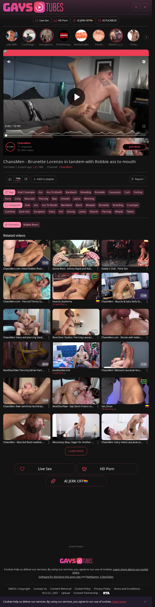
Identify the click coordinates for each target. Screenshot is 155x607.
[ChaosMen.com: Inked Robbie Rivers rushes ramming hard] (26, 255)
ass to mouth (54, 192)
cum (127, 192)
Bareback (66, 205)
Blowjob (90, 205)
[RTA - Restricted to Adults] (106, 593)
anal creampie (26, 192)
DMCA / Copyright (19, 588)
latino (76, 198)
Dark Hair (24, 211)
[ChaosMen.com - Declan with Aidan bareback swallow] (125, 324)
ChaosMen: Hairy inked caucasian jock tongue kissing (122, 442)
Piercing (106, 211)
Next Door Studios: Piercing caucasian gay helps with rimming (72, 337)
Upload (65, 593)
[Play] (76, 97)
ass (41, 192)
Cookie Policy (83, 588)
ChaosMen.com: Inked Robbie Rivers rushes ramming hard (23, 268)
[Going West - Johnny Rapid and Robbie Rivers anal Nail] (76, 255)
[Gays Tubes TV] (76, 561)
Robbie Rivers (31, 224)
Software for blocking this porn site (60, 577)
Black (79, 205)
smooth (65, 198)
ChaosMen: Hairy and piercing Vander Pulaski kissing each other (23, 337)
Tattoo (130, 211)
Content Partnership (85, 593)
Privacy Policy (102, 588)
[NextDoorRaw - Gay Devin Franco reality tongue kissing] (76, 393)
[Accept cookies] (145, 601)
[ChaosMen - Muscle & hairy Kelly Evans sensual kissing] (125, 288)
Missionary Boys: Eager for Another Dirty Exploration (72, 442)
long (17, 198)
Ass (36, 205)
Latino (82, 211)
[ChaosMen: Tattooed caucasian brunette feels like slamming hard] (125, 357)
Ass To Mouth (49, 205)
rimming (89, 198)
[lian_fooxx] (125, 395)
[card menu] (48, 268)
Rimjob (119, 211)
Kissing (71, 211)
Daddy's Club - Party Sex (115, 268)
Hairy (52, 211)
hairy (8, 198)
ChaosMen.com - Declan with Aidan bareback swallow (122, 337)
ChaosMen (23, 143)
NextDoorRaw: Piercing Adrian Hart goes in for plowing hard (23, 370)
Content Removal (60, 588)
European (39, 211)
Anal (27, 205)
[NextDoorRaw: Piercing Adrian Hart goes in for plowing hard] (26, 357)
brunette (100, 192)
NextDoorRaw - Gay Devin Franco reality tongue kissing (72, 406)
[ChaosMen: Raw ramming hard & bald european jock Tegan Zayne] (26, 393)
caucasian (114, 192)
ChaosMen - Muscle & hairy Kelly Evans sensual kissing (121, 301)
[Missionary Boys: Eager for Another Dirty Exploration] (76, 429)
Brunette (104, 205)
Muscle (94, 211)
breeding (86, 192)
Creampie (132, 205)
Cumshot (10, 211)
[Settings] (144, 61)
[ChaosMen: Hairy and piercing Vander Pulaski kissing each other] (26, 324)
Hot (61, 211)
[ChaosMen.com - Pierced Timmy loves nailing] (26, 288)
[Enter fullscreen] (144, 126)
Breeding (118, 205)
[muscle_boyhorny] (76, 290)
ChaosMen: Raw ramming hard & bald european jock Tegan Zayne (23, 406)
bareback (71, 192)
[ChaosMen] (10, 146)
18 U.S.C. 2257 (50, 593)
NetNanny (92, 577)
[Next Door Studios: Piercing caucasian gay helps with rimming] (76, 324)
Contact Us (40, 588)
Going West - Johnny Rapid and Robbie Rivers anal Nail (72, 268)
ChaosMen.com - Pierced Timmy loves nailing (23, 301)
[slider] (76, 135)
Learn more (119, 601)
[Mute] (9, 62)
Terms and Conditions (127, 588)
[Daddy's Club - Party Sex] (125, 255)
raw (54, 198)
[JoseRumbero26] (76, 359)
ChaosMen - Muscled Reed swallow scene (23, 442)
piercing (43, 198)
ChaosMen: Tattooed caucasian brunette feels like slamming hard (122, 370)
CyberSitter (106, 577)
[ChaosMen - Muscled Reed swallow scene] (26, 429)
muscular (29, 198)
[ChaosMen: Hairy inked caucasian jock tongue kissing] (125, 429)
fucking (138, 192)
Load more (76, 451)
